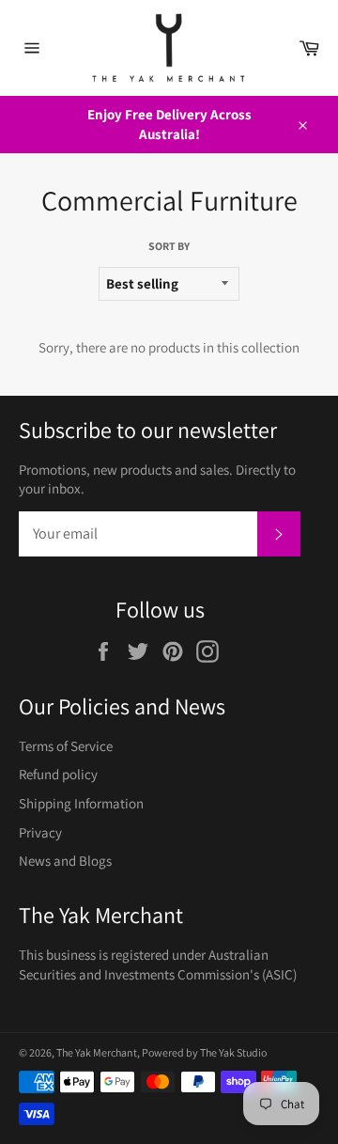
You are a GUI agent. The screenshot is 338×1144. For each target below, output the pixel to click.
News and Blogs (65, 861)
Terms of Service (66, 746)
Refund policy (58, 774)
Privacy (40, 832)
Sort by (169, 246)
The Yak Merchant (96, 1052)
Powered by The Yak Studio (204, 1052)
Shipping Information (81, 803)
